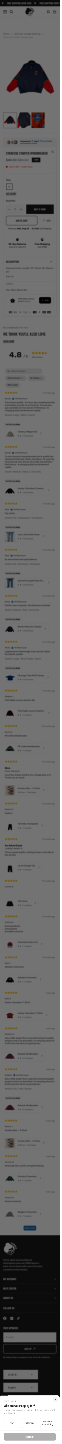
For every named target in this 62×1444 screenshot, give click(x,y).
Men (12, 1423)
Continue (29, 1436)
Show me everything (47, 1423)
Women (30, 1423)
